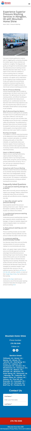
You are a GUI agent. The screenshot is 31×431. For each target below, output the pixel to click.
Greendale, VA (19, 381)
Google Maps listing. (11, 274)
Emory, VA (6, 364)
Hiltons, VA (21, 377)
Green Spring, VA (9, 373)
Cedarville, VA (20, 375)
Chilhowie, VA (8, 358)
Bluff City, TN (8, 385)
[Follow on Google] (17, 350)
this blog (11, 279)
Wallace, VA (18, 370)
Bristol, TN (16, 360)
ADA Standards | (4, 428)
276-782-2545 (16, 421)
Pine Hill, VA (17, 379)
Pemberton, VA (19, 385)
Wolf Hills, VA (8, 383)
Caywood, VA (7, 370)
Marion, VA (7, 360)
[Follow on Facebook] (14, 350)
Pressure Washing (15, 24)
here (14, 284)
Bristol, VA (18, 358)
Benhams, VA (18, 371)
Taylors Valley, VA (9, 377)
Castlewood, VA (8, 366)
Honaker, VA (20, 366)
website (18, 272)
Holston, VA (7, 379)
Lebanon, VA (16, 364)
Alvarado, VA (7, 371)
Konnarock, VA (22, 373)
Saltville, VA (7, 362)
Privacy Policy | (14, 428)
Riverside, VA (7, 381)
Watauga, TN (8, 375)
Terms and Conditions (25, 428)
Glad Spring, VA (19, 362)
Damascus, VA (22, 368)
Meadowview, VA (9, 368)
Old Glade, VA (19, 383)
